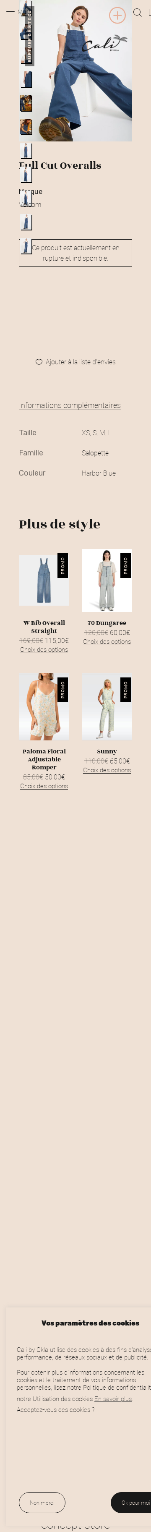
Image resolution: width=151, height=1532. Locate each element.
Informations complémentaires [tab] (70, 405)
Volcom (30, 204)
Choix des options (44, 649)
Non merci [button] (42, 1502)
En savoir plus (113, 1399)
